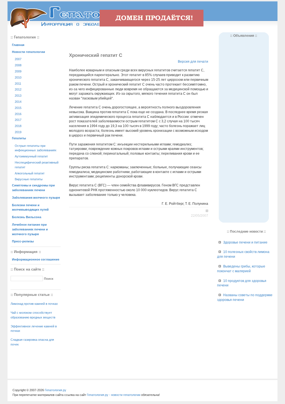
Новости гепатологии (28, 51)
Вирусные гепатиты (29, 179)
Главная (18, 45)
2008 (18, 65)
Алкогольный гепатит (30, 173)
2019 (18, 132)
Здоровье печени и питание (245, 242)
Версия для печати (193, 62)
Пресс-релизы (23, 241)
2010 (18, 77)
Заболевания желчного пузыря (36, 197)
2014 (18, 101)
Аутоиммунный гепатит (31, 156)
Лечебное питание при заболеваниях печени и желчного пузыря (30, 229)
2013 (18, 95)
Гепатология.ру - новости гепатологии (113, 394)
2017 (18, 119)
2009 (18, 71)
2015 (18, 107)
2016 (18, 114)
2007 (18, 59)
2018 (18, 126)
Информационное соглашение (35, 259)
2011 (18, 83)
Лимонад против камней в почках (34, 303)
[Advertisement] (138, 40)
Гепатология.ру (55, 390)
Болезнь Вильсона (26, 217)
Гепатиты (19, 138)
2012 (18, 89)
